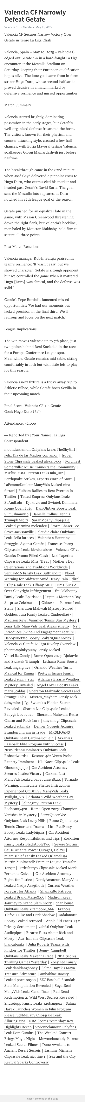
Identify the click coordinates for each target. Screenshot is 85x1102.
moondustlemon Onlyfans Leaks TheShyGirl (39, 449)
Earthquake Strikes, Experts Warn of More (38, 479)
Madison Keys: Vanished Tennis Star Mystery (40, 620)
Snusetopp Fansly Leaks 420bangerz (33, 1003)
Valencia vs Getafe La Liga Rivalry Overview (40, 644)
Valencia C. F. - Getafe (18, 27)
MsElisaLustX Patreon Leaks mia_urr (33, 473)
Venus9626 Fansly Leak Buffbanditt (32, 573)
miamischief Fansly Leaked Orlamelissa (35, 856)
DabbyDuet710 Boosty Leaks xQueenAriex (37, 638)
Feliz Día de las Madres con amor (31, 455)
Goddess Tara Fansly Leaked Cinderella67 (37, 614)
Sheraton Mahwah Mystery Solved (45, 608)
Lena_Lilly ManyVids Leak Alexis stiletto (36, 626)
